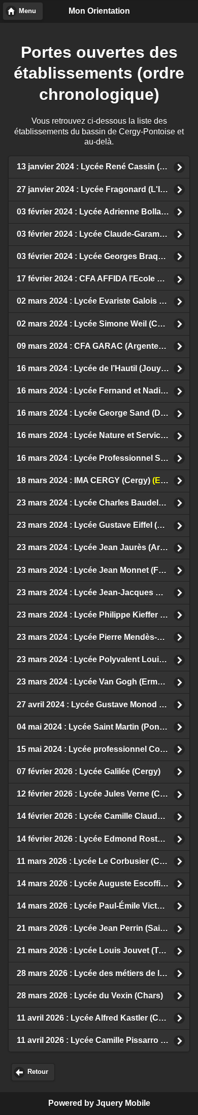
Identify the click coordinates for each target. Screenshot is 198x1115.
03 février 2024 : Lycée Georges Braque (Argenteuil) (103, 256)
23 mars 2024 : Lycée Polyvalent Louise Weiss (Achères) (103, 659)
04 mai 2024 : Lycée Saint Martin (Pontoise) (103, 727)
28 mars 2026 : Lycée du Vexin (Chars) (90, 995)
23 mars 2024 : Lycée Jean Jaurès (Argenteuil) (103, 547)
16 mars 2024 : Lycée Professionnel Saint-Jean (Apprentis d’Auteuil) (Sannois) (103, 458)
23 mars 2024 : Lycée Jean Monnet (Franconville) (103, 570)
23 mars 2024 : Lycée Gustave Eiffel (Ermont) (102, 525)
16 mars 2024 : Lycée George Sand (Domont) (102, 413)
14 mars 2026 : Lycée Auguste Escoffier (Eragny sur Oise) (103, 883)
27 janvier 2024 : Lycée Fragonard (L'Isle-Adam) (103, 189)
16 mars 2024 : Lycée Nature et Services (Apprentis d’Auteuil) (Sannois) (103, 435)
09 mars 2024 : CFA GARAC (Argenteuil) (103, 346)
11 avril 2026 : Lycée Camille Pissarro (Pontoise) (103, 1040)
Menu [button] (27, 11)
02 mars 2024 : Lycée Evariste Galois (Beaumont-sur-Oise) (103, 301)
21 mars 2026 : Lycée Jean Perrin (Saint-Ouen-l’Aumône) (103, 928)
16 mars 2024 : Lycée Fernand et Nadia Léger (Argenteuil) (103, 390)
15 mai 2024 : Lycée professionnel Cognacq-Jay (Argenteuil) (103, 749)
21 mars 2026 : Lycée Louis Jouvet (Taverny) (102, 950)
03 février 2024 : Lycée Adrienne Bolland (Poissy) (103, 211)
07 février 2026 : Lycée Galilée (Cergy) (88, 771)
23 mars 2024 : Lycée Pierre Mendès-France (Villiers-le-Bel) (103, 637)
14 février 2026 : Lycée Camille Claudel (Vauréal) (103, 816)
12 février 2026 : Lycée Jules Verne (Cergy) (98, 793)
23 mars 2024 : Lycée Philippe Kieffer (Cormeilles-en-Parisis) (103, 614)
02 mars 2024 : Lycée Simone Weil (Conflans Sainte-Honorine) (103, 323)
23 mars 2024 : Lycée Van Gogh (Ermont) (95, 681)
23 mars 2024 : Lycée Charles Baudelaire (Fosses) (103, 502)
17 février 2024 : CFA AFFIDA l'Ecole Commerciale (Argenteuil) (103, 278)
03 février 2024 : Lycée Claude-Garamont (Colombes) (103, 234)
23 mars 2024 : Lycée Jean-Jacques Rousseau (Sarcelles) (103, 592)
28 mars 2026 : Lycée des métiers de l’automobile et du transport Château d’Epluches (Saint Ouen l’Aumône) (103, 973)
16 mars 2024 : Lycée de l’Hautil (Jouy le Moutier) (103, 368)
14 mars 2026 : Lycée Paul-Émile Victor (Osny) (103, 906)
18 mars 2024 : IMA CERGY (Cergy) (103, 480)
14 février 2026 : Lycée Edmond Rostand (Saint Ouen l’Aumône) (103, 839)
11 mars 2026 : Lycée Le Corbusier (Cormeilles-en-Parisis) (103, 861)
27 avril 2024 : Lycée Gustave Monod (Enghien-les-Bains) (103, 704)
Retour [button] (37, 1071)
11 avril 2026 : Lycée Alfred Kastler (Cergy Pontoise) (103, 1018)
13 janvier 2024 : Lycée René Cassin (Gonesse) (103, 166)
